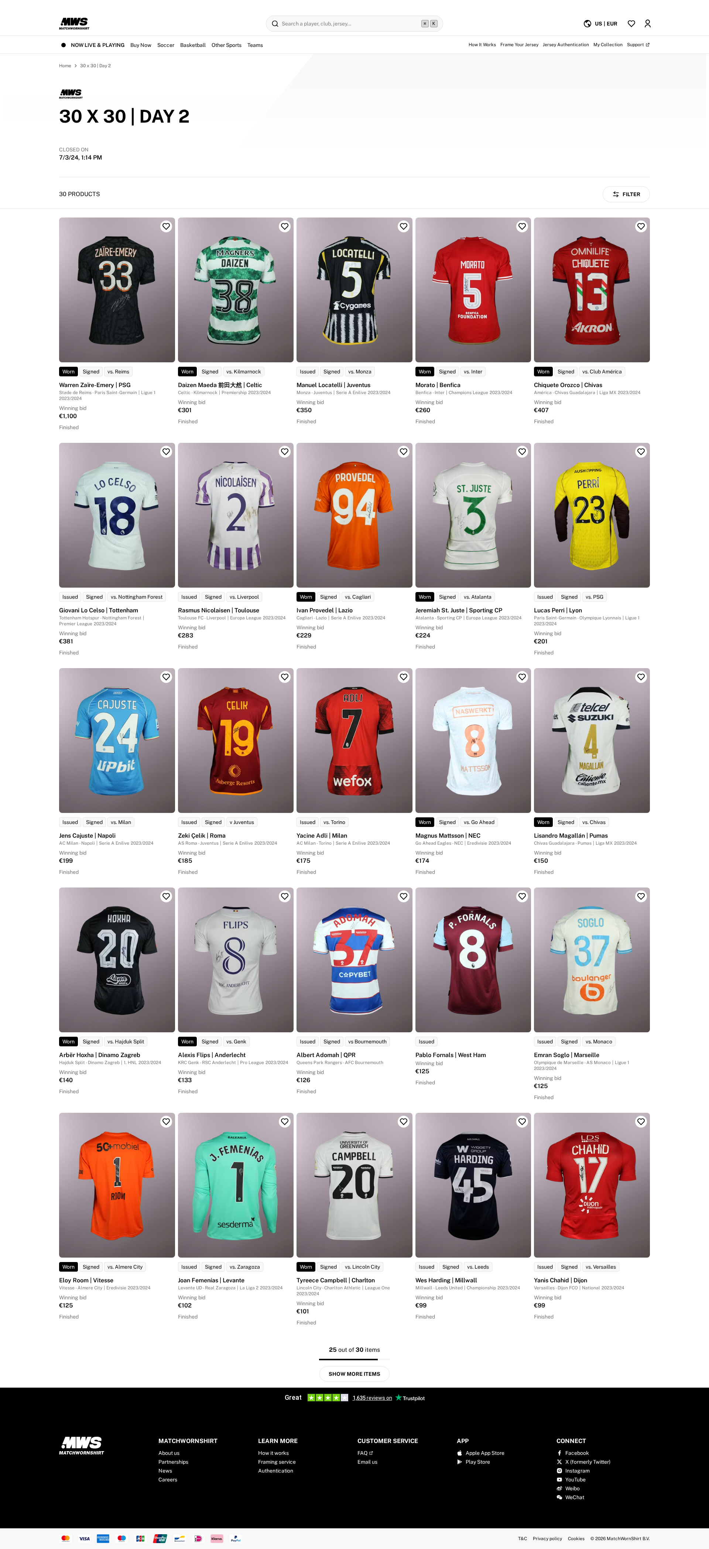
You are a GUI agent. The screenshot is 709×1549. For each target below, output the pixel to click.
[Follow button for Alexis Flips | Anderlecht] (285, 896)
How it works (273, 1453)
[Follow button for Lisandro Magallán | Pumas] (641, 677)
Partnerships (173, 1462)
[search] (354, 24)
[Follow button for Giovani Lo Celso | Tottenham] (166, 452)
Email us (367, 1462)
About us (168, 1453)
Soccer (165, 45)
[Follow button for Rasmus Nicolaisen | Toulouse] (285, 452)
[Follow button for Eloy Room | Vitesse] (166, 1122)
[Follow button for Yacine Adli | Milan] (404, 677)
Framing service (277, 1462)
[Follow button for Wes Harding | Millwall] (522, 1122)
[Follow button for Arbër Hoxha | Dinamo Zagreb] (166, 896)
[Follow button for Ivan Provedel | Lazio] (404, 452)
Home (65, 65)
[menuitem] (600, 24)
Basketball (193, 45)
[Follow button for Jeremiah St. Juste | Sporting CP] (522, 452)
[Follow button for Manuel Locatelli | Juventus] (404, 226)
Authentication (275, 1471)
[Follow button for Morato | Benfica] (522, 226)
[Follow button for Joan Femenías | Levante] (285, 1122)
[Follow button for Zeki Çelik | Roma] (285, 677)
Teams (255, 45)
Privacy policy (547, 1538)
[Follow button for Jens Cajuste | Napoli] (166, 677)
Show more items (354, 1374)
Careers (167, 1480)
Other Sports (227, 45)
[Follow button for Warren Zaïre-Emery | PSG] (166, 226)
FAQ (362, 1453)
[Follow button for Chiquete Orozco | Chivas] (641, 226)
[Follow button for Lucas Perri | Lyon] (641, 452)
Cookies (576, 1538)
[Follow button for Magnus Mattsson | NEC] (522, 677)
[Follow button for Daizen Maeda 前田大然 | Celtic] (285, 226)
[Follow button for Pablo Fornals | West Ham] (522, 896)
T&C (522, 1538)
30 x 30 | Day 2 (95, 65)
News (165, 1471)
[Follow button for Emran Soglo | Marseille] (641, 896)
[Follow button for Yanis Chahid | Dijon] (641, 1122)
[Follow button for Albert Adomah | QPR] (404, 896)
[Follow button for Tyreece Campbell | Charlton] (404, 1122)
